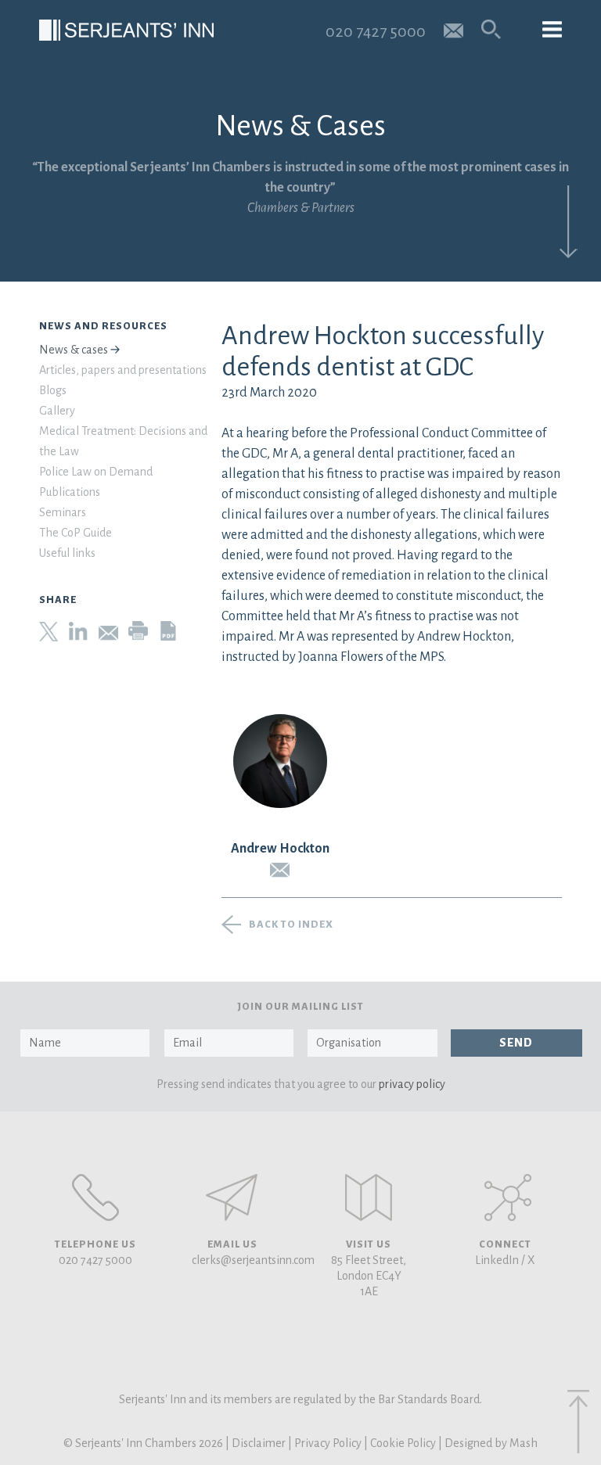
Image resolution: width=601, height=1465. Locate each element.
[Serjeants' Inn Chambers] (126, 30)
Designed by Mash (491, 1443)
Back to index (291, 924)
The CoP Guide (75, 532)
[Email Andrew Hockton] (280, 870)
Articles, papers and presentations (123, 370)
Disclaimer (259, 1443)
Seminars (62, 512)
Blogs (53, 390)
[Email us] (453, 29)
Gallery (57, 410)
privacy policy (412, 1084)
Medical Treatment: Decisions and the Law (123, 441)
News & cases (73, 349)
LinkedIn (497, 1260)
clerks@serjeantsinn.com (253, 1260)
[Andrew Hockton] (280, 761)
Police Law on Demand (96, 471)
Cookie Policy (403, 1443)
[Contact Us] (368, 1197)
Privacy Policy (328, 1443)
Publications (69, 492)
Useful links (67, 553)
